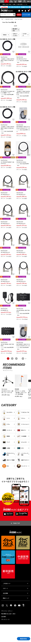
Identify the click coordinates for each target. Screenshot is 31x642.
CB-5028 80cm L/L (5, 194)
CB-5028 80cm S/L (21, 194)
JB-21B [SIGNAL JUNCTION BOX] (23, 311)
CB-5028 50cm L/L (5, 223)
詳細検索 (19, 14)
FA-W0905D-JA (4, 310)
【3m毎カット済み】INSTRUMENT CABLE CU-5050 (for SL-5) (23, 93)
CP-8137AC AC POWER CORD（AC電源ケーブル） (7, 92)
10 (22, 358)
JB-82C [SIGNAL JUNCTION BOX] (7, 344)
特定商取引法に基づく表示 (8, 613)
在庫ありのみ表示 (15, 34)
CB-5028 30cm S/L (5, 281)
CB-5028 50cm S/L (21, 223)
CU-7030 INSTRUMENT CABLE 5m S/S (7, 162)
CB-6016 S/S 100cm (21, 162)
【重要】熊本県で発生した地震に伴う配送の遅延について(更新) (15, 4)
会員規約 (3, 616)
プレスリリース (5, 619)
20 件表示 (24, 34)
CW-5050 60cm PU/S (22, 59)
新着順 (4, 35)
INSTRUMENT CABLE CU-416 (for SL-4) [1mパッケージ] (23, 127)
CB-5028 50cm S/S (5, 252)
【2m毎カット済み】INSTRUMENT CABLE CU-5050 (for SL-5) (7, 60)
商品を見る (23, 639)
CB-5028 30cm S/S (21, 281)
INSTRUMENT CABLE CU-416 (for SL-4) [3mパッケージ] (23, 344)
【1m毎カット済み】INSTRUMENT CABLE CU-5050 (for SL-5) (7, 128)
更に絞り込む (15, 29)
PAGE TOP (16, 523)
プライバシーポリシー (7, 611)
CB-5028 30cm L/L (21, 252)
